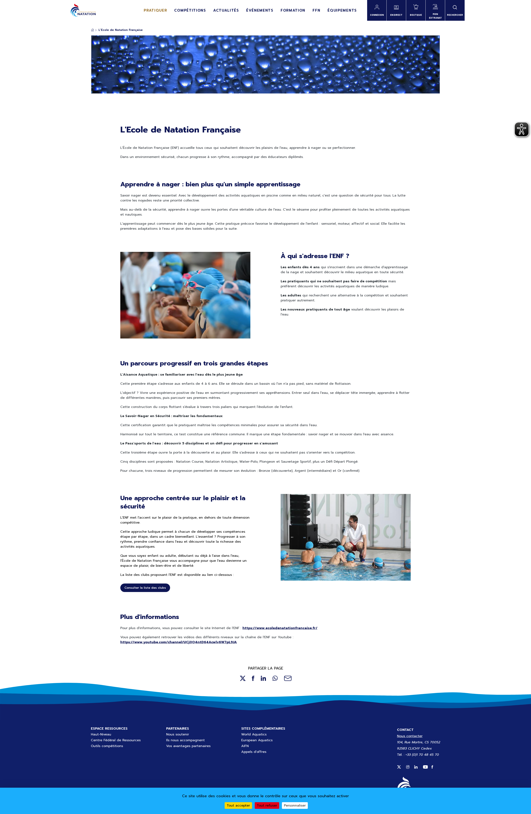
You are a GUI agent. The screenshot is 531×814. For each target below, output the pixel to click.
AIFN (245, 746)
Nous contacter (410, 736)
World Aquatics (254, 734)
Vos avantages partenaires (188, 746)
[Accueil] (83, 10)
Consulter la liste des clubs (145, 588)
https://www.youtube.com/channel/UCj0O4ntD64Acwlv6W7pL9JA (178, 642)
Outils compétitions (107, 746)
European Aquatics (257, 740)
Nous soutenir (177, 734)
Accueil (92, 30)
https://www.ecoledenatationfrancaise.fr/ (279, 628)
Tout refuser (267, 805)
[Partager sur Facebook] (253, 678)
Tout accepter (238, 805)
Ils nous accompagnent (185, 740)
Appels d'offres (253, 752)
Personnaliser (295, 805)
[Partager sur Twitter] (242, 678)
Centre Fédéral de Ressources (116, 740)
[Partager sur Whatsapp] (275, 678)
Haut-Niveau (101, 734)
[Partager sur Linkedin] (263, 678)
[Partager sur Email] (288, 678)
